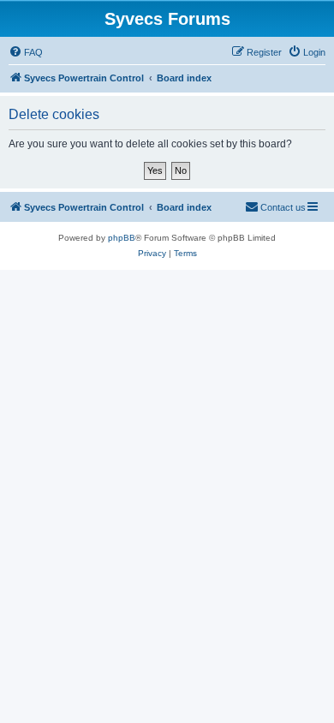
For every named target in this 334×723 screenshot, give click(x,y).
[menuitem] (26, 52)
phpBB (121, 237)
